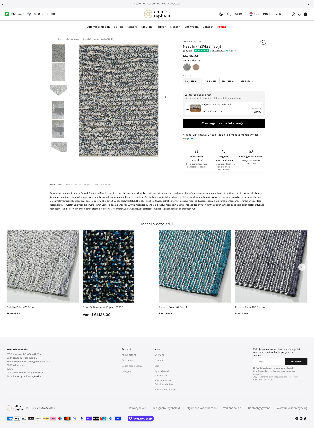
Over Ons (159, 354)
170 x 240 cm (211, 82)
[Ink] (187, 67)
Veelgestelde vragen (165, 389)
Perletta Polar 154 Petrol (173, 307)
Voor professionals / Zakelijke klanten (165, 382)
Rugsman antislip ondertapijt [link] (217, 104)
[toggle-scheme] (221, 14)
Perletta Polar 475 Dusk (20, 307)
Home (59, 39)
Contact (159, 360)
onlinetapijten (43, 408)
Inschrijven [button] (272, 14)
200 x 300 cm (229, 82)
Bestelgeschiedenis (132, 365)
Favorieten (127, 360)
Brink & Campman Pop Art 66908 (103, 307)
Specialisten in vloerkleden (162, 373)
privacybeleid (267, 380)
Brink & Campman (193, 41)
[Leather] (196, 67)
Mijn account (129, 354)
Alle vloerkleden (72, 39)
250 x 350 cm (248, 82)
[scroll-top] (307, 409)
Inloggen (126, 371)
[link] (195, 108)
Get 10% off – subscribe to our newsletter (157, 3)
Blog (157, 365)
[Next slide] (165, 97)
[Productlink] (43, 272)
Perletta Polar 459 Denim (250, 307)
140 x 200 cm (192, 82)
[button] (4, 5)
